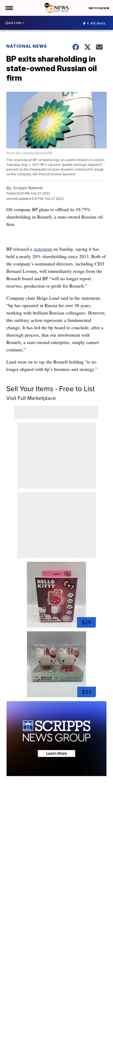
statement (43, 249)
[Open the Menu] (9, 7)
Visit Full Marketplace (31, 398)
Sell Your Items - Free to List (50, 388)
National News (26, 46)
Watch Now (98, 8)
